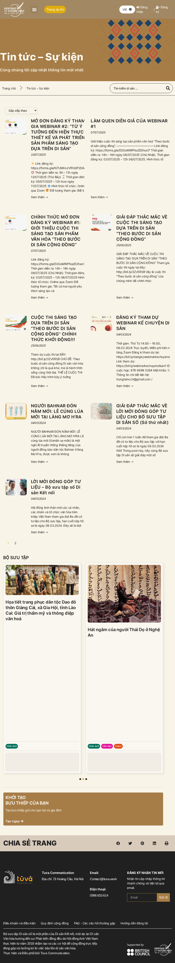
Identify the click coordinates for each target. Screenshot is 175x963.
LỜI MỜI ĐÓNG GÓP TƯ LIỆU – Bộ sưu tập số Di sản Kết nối (56, 487)
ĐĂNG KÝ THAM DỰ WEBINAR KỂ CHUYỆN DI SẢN (143, 323)
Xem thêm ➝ (39, 197)
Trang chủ (9, 88)
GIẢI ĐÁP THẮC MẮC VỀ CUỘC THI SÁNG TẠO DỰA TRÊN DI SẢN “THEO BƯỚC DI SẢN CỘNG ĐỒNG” (142, 228)
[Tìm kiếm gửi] (168, 88)
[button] (34, 9)
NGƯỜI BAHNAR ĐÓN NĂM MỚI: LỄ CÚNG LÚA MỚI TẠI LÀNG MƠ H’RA (57, 411)
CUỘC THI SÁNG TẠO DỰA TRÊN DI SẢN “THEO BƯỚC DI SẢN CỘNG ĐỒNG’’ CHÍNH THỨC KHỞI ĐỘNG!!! (54, 328)
